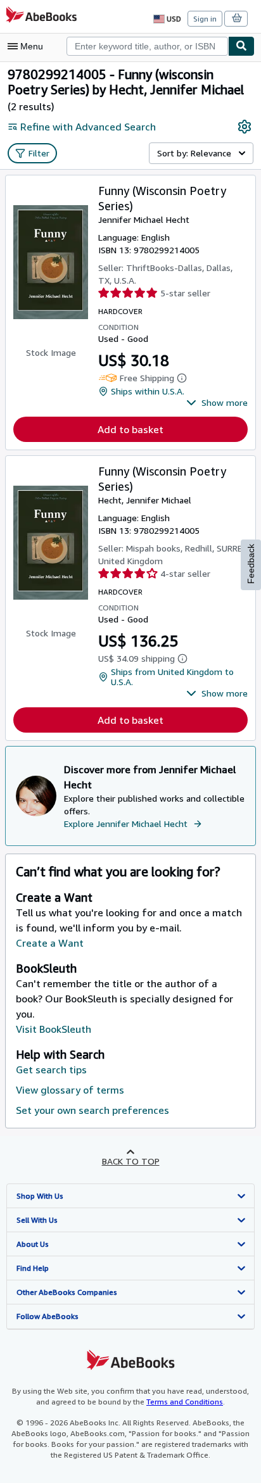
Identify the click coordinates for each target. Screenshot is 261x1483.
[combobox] (147, 46)
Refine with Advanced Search (88, 126)
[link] (244, 127)
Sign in (205, 18)
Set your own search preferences (92, 1110)
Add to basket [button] (130, 429)
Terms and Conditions (184, 1401)
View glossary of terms (70, 1089)
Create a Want (50, 943)
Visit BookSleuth (53, 1029)
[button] (217, 402)
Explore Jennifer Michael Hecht (126, 823)
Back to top (131, 1161)
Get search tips (51, 1069)
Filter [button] (39, 153)
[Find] (241, 46)
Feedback (251, 564)
